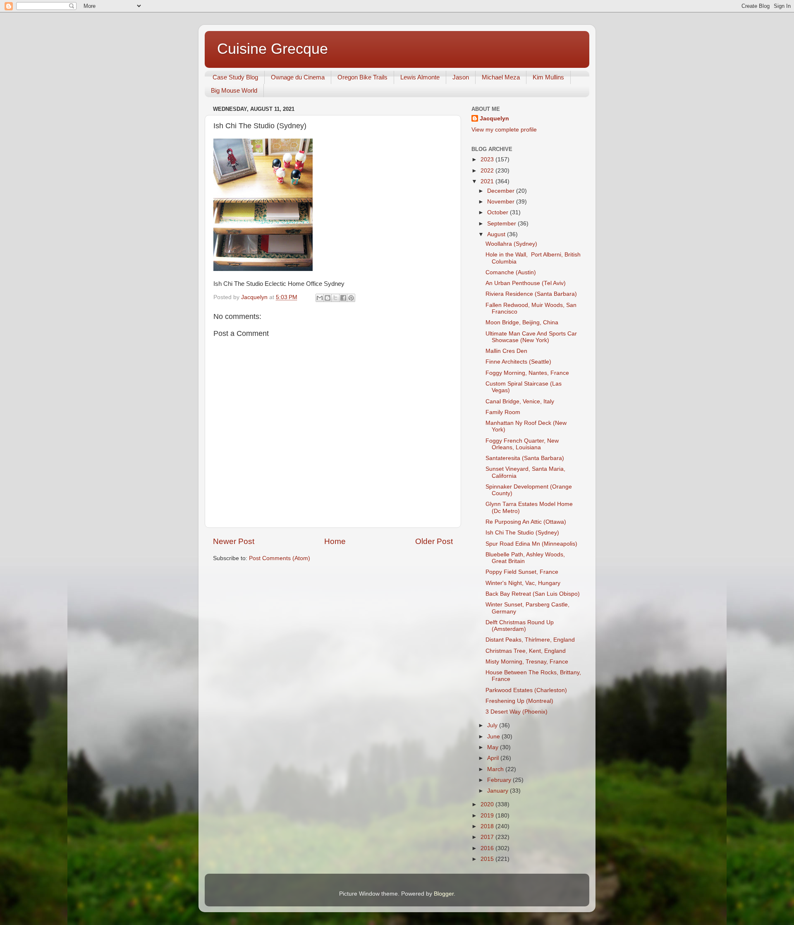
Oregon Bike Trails (362, 77)
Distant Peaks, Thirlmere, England (530, 640)
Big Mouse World (234, 90)
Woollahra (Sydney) (511, 244)
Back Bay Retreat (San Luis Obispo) (532, 594)
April (493, 758)
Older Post (434, 541)
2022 (488, 171)
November (501, 202)
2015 (488, 859)
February (500, 780)
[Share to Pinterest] (351, 298)
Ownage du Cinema (298, 77)
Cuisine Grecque (272, 48)
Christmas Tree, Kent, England (525, 651)
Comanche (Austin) (510, 272)
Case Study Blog (235, 77)
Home (335, 541)
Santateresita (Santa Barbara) (524, 458)
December (501, 191)
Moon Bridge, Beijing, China (521, 322)
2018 (488, 826)
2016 (488, 848)
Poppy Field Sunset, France (521, 572)
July (493, 725)
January (498, 791)
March (496, 769)
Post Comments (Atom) (279, 558)
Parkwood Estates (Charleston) (526, 690)
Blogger (444, 894)
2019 (488, 815)
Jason (460, 77)
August (497, 234)
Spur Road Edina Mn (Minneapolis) (531, 544)
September (502, 223)
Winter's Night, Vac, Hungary (522, 583)
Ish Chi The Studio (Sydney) (522, 533)
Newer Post (233, 541)
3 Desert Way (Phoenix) (516, 712)
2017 (488, 837)
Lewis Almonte (420, 77)
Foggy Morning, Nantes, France (527, 373)
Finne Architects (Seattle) (518, 362)
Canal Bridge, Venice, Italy (519, 401)
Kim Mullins (548, 77)
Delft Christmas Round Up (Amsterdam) (519, 625)
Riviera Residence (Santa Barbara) (531, 294)
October (498, 212)
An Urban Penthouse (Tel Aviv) (525, 283)
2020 (488, 804)
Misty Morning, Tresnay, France (526, 662)
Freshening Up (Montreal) (519, 701)
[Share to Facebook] (343, 298)
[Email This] (320, 298)
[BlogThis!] (327, 298)
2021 (488, 181)
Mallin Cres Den (506, 351)
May (493, 747)
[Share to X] (335, 298)
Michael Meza (501, 77)
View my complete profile (504, 130)
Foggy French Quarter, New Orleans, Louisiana (522, 444)
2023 (488, 159)
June (494, 736)
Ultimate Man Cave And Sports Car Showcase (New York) (531, 337)
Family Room (502, 412)
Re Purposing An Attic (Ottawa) (525, 522)
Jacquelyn (494, 118)
